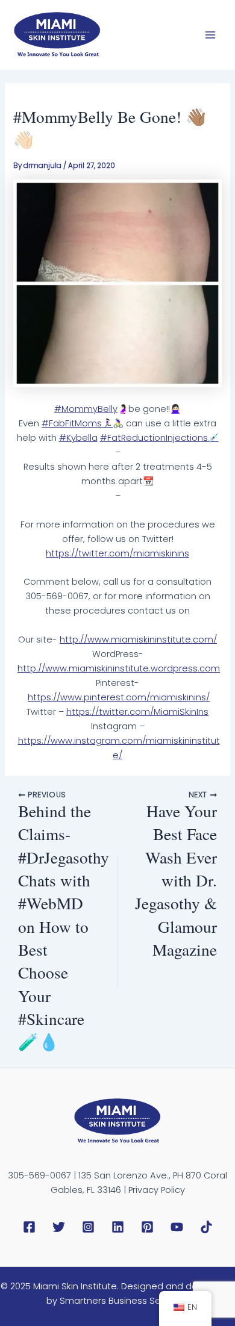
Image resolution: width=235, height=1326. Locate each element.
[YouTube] (177, 1227)
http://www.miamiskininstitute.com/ (138, 639)
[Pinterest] (147, 1227)
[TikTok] (206, 1227)
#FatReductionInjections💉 (159, 438)
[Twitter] (58, 1227)
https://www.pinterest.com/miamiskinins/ (119, 697)
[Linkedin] (117, 1227)
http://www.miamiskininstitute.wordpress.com (118, 668)
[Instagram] (88, 1227)
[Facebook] (29, 1227)
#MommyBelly (86, 409)
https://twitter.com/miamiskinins (117, 553)
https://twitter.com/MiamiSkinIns (137, 712)
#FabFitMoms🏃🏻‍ (77, 423)
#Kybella (78, 438)
